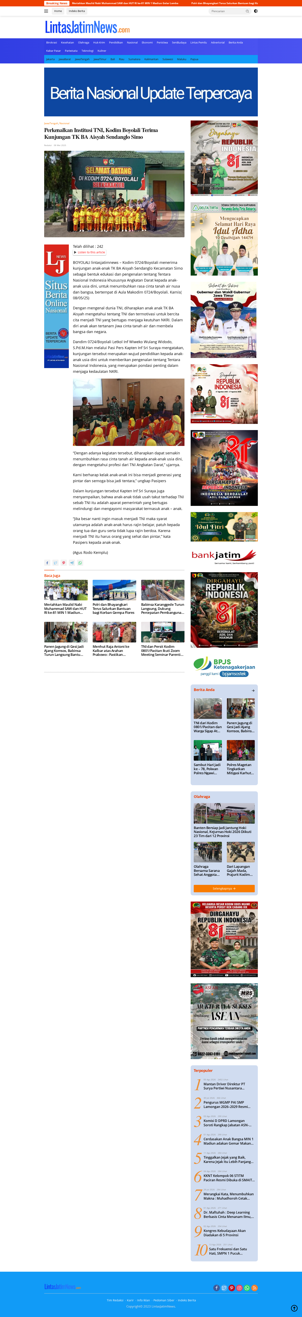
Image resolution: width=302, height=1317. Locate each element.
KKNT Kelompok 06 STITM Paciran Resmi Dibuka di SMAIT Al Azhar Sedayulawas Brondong (229, 1178)
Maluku (181, 59)
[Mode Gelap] (256, 11)
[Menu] (47, 11)
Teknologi (87, 51)
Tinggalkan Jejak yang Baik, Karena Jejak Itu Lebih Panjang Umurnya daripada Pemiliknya (227, 1159)
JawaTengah (82, 59)
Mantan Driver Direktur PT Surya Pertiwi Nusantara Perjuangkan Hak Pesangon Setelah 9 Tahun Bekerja (225, 1086)
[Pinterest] (231, 1288)
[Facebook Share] (47, 563)
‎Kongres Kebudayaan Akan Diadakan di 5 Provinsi (225, 1233)
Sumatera (134, 59)
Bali (113, 59)
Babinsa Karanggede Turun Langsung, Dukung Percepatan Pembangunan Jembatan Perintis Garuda (162, 608)
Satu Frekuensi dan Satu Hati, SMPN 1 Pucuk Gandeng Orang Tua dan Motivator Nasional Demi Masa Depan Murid (228, 1251)
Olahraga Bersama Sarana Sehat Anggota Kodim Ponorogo (207, 870)
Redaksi (48, 145)
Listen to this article (91, 252)
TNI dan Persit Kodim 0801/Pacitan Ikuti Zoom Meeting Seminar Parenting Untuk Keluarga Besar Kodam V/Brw (162, 650)
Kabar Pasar (53, 51)
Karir (130, 1300)
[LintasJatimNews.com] (87, 27)
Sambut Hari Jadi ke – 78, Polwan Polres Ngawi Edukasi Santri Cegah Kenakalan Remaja (207, 769)
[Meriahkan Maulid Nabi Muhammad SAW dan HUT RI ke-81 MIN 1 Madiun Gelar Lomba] (66, 590)
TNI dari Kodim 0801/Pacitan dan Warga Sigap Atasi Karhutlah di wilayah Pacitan (208, 727)
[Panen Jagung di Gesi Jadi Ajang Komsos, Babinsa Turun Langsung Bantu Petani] (66, 632)
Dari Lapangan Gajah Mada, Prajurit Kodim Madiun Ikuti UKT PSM (241, 870)
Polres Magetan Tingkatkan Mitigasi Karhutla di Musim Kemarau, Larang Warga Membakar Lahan (240, 769)
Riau (121, 59)
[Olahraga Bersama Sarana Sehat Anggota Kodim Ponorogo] (208, 852)
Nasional (132, 42)
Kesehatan (67, 42)
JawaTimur (100, 59)
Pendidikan (116, 42)
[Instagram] (239, 1288)
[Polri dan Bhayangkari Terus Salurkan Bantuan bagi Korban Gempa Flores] (114, 590)
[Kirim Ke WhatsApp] (80, 563)
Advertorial (218, 42)
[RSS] (254, 1288)
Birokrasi (51, 42)
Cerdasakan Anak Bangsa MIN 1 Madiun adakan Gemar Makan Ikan (229, 1141)
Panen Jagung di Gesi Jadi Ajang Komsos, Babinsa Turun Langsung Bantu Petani (64, 650)
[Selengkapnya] (253, 690)
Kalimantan (151, 59)
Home (58, 11)
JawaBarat (65, 59)
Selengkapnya (223, 888)
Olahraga (83, 42)
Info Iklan (143, 1300)
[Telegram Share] (72, 563)
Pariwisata (71, 51)
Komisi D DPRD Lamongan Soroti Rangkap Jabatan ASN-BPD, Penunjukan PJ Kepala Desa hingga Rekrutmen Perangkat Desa (229, 1123)
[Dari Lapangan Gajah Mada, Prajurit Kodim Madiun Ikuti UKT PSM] (241, 852)
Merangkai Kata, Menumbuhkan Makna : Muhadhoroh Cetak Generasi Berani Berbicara (229, 1196)
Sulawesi (168, 59)
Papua (194, 59)
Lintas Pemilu (198, 42)
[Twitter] (224, 1288)
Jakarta (50, 59)
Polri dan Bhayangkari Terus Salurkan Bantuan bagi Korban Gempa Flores (183, 3)
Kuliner (102, 51)
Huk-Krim (99, 42)
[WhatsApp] (247, 1288)
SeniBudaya (179, 42)
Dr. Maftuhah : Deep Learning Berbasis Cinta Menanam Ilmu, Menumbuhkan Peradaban (227, 1214)
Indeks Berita (77, 11)
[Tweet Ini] (55, 563)
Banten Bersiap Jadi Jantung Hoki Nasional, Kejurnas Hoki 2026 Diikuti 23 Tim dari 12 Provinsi (222, 832)
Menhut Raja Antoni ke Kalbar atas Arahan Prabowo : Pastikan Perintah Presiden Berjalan (114, 650)
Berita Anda (236, 42)
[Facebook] (216, 1288)
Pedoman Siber (163, 1300)
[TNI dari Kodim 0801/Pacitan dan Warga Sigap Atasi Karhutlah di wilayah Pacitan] (208, 708)
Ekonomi (147, 42)
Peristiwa (162, 42)
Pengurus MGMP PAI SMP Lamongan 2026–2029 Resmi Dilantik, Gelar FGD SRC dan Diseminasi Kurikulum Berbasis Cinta (228, 1104)
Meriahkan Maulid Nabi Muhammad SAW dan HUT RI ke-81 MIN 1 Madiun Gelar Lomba (72, 3)
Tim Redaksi (115, 1300)
